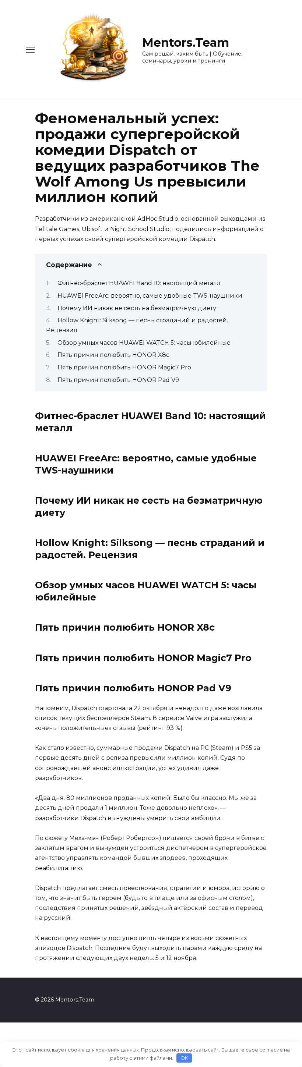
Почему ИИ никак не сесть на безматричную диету (136, 308)
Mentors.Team (185, 42)
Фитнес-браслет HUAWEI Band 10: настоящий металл (139, 283)
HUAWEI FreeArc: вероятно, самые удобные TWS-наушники (149, 295)
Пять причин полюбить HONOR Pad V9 (118, 379)
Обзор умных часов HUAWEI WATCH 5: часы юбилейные (144, 342)
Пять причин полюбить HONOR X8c (113, 354)
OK (184, 1058)
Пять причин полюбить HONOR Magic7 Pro (124, 367)
